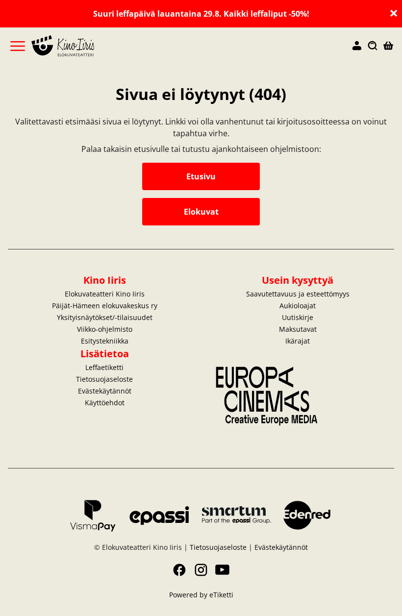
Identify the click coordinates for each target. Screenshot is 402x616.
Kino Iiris (104, 280)
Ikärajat (297, 340)
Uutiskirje (297, 317)
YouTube (222, 570)
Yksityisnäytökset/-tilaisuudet (104, 317)
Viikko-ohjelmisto (104, 329)
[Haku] (372, 46)
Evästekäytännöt (104, 390)
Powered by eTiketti (201, 594)
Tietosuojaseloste (104, 379)
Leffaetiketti (104, 367)
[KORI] (388, 46)
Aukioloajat (297, 305)
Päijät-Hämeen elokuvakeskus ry (104, 305)
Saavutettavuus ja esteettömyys (298, 293)
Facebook (179, 570)
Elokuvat (201, 211)
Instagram (201, 570)
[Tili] (357, 46)
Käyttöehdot (105, 402)
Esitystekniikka (104, 340)
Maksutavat (298, 329)
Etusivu (201, 176)
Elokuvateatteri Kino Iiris (105, 293)
